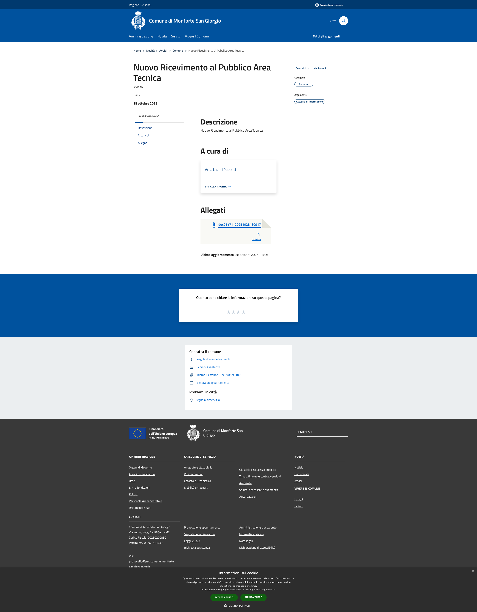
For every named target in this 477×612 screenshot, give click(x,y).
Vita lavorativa (193, 474)
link (274, 589)
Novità (150, 50)
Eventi (298, 506)
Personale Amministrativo (145, 501)
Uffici (132, 481)
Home (137, 50)
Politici (133, 494)
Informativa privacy (251, 534)
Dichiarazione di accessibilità (257, 547)
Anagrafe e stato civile (198, 467)
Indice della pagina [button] (148, 116)
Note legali (246, 541)
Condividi (301, 68)
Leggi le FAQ (192, 541)
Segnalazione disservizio (199, 534)
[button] (238, 606)
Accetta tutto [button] (224, 597)
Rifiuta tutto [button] (253, 597)
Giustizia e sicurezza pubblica (257, 469)
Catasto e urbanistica (197, 481)
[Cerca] (343, 20)
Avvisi (163, 50)
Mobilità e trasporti (196, 487)
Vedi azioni (320, 68)
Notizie (298, 467)
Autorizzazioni (248, 496)
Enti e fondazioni (139, 487)
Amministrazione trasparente (258, 527)
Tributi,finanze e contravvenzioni (260, 476)
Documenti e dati (140, 507)
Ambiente (245, 483)
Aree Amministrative (142, 474)
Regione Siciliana (140, 5)
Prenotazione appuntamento (202, 527)
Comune (178, 50)
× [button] (472, 571)
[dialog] (238, 589)
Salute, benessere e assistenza (258, 490)
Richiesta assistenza (197, 547)
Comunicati (301, 474)
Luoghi (298, 499)
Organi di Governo (140, 467)
